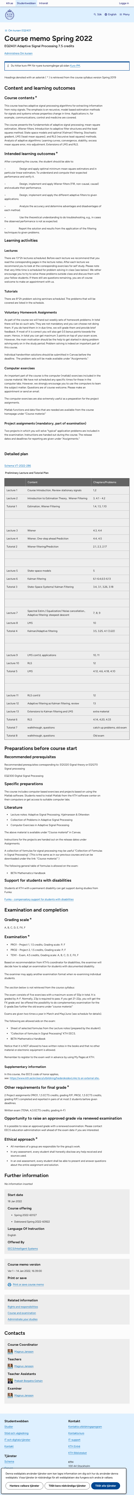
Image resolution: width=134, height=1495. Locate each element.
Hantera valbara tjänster (24, 1485)
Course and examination (22, 1313)
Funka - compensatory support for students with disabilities (39, 899)
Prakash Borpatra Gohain (28, 1380)
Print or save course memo (28, 1284)
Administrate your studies (22, 1319)
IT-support (74, 1439)
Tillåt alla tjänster (105, 1485)
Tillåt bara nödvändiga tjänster (67, 1485)
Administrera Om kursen (18, 53)
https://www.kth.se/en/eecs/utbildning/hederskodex (54, 1078)
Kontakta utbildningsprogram (85, 1426)
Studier (8, 1426)
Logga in (124, 3)
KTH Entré (74, 1446)
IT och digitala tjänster (17, 1439)
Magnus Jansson (24, 1351)
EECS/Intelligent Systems (23, 1248)
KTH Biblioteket (77, 1452)
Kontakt (9, 1446)
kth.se (9, 3)
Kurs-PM (75, 65)
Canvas (8, 1468)
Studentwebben (26, 3)
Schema (9, 1461)
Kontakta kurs (76, 1433)
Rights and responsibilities (23, 1306)
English (112, 14)
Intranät (43, 3)
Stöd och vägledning (16, 1433)
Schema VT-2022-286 (17, 465)
